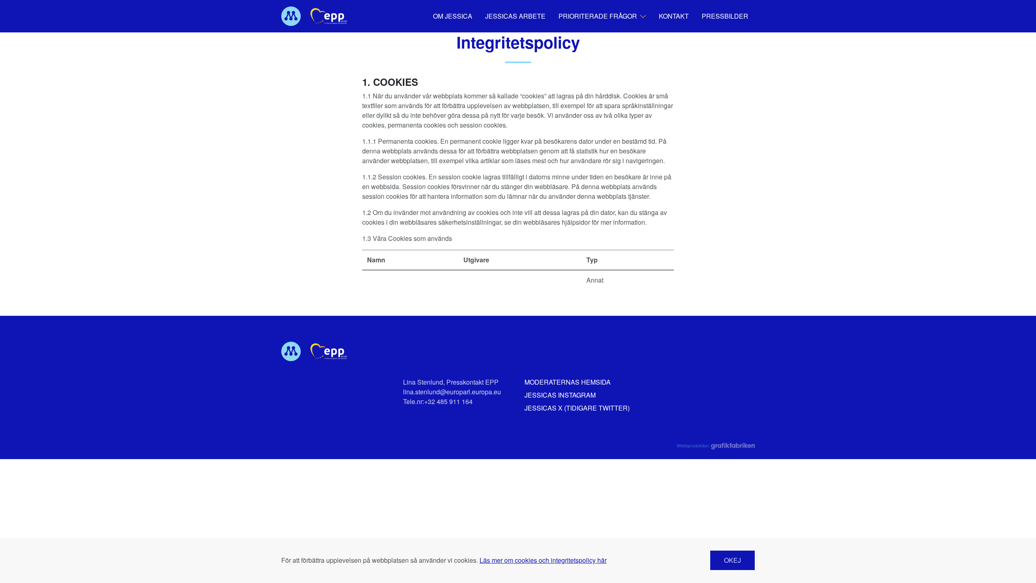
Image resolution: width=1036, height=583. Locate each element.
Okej (732, 560)
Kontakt (674, 16)
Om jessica (452, 16)
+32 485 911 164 (448, 401)
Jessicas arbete (515, 16)
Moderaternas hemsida (567, 382)
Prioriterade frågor (597, 16)
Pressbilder (725, 16)
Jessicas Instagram (560, 395)
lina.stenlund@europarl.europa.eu (452, 391)
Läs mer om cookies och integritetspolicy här (543, 560)
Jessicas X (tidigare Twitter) (577, 408)
